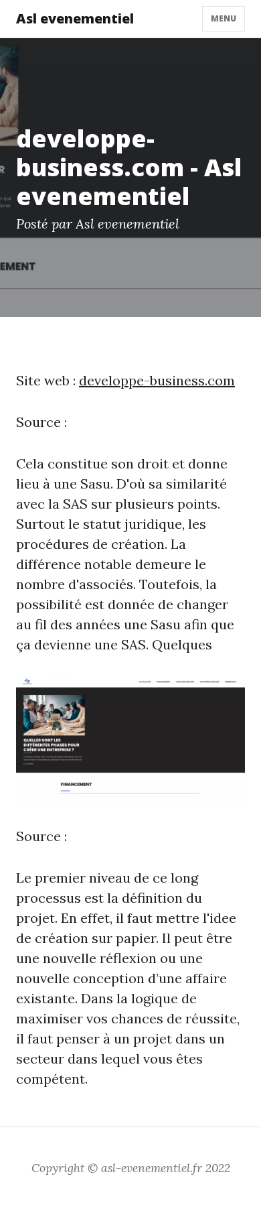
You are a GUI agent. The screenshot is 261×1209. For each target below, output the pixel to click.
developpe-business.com (157, 380)
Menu (223, 18)
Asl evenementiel (75, 18)
